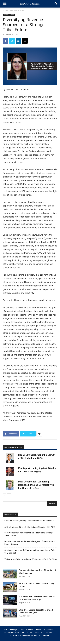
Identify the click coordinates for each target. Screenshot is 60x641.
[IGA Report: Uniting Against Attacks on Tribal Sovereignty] (10, 471)
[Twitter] (12, 41)
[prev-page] (4, 495)
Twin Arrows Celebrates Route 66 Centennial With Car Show (30, 559)
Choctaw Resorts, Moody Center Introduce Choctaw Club (29, 521)
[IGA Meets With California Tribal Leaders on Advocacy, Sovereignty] (10, 600)
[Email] (25, 41)
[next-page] (9, 495)
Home (5, 10)
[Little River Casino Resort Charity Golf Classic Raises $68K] (10, 613)
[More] (39, 433)
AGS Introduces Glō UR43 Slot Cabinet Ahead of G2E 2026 (29, 527)
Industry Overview (11, 632)
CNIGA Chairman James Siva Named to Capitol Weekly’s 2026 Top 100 (28, 534)
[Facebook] (5, 41)
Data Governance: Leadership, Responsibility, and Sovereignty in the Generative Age (36, 484)
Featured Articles (17, 10)
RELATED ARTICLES (13, 448)
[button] (4, 4)
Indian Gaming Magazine (14, 629)
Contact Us (49, 632)
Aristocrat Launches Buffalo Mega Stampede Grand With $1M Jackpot (29, 551)
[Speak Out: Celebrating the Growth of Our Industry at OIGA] (10, 458)
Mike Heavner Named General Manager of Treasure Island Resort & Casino (29, 542)
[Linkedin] (18, 41)
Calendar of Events (33, 629)
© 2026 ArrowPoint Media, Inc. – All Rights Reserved (30, 635)
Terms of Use (26, 632)
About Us (38, 632)
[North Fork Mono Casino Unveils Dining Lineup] (10, 587)
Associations (49, 629)
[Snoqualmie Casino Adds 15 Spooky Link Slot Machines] (10, 573)
